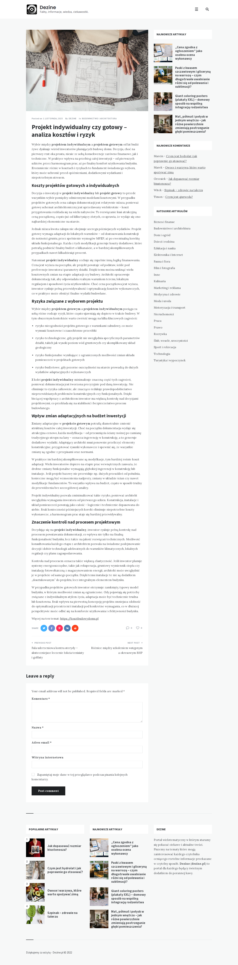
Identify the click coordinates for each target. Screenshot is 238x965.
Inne (157, 274)
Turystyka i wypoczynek (170, 360)
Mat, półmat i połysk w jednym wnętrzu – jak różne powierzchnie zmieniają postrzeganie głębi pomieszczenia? (192, 124)
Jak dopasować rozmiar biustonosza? (64, 848)
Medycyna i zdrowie (167, 294)
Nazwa (38, 727)
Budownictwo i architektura (99, 118)
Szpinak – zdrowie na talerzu (183, 190)
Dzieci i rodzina (164, 241)
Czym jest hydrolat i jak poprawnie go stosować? (65, 870)
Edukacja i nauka (165, 248)
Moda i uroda (162, 301)
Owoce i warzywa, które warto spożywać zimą (64, 892)
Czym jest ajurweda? (179, 197)
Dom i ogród (162, 235)
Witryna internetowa (47, 757)
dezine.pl (198, 863)
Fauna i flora (162, 261)
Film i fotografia (164, 268)
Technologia (162, 354)
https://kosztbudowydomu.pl (79, 618)
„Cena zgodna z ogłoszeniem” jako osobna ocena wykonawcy (188, 53)
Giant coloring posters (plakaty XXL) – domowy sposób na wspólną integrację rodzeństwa (192, 101)
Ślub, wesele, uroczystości (171, 340)
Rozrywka (160, 334)
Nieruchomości (164, 314)
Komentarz (41, 698)
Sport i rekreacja (165, 347)
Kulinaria (160, 281)
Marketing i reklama (167, 288)
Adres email (42, 742)
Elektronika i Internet (168, 255)
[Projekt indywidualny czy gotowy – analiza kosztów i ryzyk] (31, 100)
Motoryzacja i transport (169, 307)
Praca (157, 321)
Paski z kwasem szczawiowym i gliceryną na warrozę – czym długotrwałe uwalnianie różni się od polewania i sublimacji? (193, 77)
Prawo (158, 327)
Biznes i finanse (164, 222)
